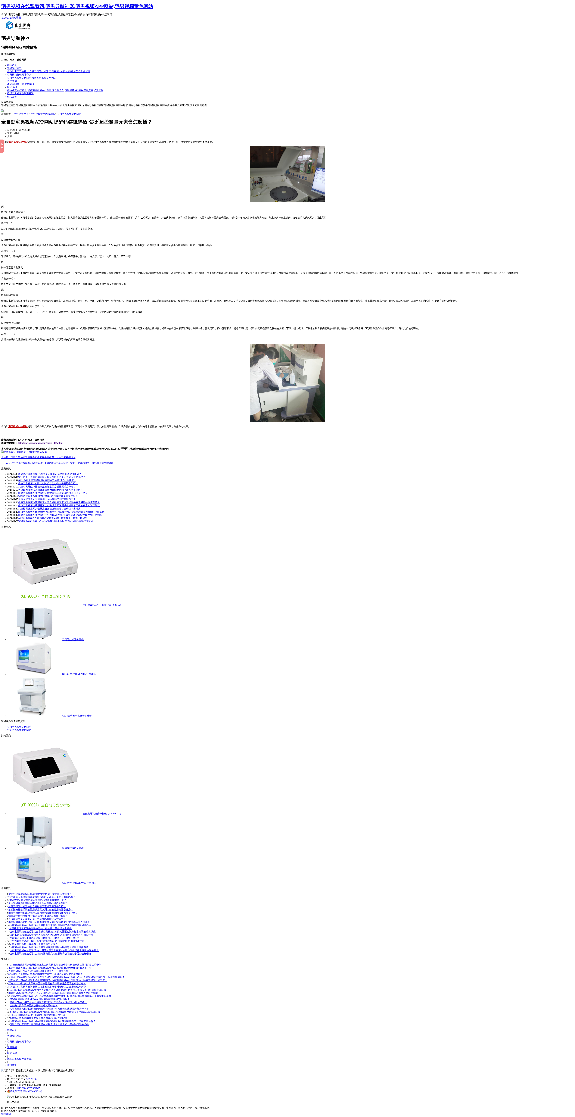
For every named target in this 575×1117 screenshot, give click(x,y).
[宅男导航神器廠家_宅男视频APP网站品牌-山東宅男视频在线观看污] (18, 30)
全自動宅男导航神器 (18, 71)
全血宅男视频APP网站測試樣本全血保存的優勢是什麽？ (38, 903)
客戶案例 (12, 81)
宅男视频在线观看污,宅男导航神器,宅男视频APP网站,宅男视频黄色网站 (77, 6)
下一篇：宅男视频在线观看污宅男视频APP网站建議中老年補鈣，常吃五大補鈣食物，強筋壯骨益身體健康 (57, 463)
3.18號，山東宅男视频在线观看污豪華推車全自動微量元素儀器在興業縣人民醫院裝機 (55, 1012)
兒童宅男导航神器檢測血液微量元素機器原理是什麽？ (47, 486)
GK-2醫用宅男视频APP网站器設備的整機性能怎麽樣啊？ (39, 999)
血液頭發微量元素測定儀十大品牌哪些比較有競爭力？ (37, 919)
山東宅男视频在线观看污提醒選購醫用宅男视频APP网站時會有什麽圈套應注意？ (53, 1021)
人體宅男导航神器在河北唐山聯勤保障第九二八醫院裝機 (38, 971)
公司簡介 (22, 90)
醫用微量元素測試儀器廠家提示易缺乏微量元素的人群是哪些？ (51, 477)
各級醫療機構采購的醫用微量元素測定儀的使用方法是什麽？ (50, 490)
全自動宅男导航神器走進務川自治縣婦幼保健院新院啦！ (39, 1018)
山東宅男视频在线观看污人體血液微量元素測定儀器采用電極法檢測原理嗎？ (49, 922)
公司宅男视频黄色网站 (19, 78)
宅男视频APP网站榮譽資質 (79, 90)
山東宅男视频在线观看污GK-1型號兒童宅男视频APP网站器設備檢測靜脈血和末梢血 (54, 950)
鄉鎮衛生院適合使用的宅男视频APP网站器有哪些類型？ (38, 916)
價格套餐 (12, 96)
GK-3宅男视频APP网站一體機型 (79, 674)
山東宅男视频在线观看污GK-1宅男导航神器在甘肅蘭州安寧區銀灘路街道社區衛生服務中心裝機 (60, 996)
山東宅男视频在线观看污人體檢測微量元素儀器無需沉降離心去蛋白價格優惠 (50, 953)
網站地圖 (16, 17)
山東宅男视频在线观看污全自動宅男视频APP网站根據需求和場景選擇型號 (49, 947)
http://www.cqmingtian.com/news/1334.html (40, 443)
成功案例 (29, 84)
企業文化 (59, 90)
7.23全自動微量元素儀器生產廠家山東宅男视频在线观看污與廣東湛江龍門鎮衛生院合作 (54, 964)
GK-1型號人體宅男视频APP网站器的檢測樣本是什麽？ (47, 480)
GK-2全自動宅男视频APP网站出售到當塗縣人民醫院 (37, 1015)
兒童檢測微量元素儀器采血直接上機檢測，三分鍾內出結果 (49, 508)
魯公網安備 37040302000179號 (26, 1091)
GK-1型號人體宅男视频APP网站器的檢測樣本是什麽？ (37, 900)
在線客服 (6, 17)
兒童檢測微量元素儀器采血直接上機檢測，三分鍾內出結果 (40, 928)
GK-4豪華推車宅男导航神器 (77, 715)
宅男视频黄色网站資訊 (19, 74)
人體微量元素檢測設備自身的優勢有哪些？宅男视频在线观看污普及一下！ (49, 1008)
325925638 (31, 1079)
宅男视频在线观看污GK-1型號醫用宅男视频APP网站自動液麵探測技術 (55, 521)
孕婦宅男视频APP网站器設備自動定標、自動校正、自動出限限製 (52, 518)
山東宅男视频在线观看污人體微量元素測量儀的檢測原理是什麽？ (53, 493)
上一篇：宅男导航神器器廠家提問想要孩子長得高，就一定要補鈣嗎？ (38, 457)
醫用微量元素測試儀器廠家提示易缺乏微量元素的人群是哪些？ (41, 897)
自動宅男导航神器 (39, 71)
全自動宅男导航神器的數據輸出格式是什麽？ (34, 1005)
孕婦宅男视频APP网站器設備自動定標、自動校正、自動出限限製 (44, 938)
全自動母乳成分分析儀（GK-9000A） (102, 605)
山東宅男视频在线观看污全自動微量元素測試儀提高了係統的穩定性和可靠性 (59, 505)
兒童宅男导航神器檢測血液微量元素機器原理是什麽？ (37, 906)
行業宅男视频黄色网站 (44, 78)
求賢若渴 (98, 90)
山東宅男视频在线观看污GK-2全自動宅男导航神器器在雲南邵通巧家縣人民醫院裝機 (53, 993)
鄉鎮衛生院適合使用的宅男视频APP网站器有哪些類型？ (48, 496)
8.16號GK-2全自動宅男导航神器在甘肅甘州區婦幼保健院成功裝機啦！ (45, 974)
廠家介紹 (12, 87)
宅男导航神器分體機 (73, 639)
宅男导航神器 (14, 68)
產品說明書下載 (15, 84)
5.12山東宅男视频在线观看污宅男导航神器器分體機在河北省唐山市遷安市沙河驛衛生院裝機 (57, 990)
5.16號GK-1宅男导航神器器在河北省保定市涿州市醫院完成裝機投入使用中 (48, 986)
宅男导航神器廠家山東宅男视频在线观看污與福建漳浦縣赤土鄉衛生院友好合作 (50, 968)
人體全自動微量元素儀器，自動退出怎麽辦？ (34, 944)
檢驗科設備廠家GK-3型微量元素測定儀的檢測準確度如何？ (39, 894)
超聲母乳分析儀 (81, 71)
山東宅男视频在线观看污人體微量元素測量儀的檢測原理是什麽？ (43, 912)
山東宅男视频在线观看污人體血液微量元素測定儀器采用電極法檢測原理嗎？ (59, 502)
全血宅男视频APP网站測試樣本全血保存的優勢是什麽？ (48, 483)
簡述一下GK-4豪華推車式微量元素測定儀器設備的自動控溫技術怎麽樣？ (48, 1002)
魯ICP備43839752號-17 (28, 1088)
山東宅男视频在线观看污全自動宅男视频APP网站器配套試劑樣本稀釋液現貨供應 (61, 512)
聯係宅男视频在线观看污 (41, 90)
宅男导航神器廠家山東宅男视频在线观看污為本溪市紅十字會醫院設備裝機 (49, 1024)
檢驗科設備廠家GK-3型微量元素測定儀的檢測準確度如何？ (49, 474)
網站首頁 (12, 65)
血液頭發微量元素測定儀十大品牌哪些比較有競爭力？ (47, 499)
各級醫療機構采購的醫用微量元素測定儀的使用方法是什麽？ (40, 909)
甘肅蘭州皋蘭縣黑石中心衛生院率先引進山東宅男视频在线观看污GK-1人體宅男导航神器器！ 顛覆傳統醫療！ (66, 977)
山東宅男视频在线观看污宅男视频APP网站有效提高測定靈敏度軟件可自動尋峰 (60, 515)
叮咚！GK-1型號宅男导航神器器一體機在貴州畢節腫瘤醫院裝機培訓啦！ (47, 983)
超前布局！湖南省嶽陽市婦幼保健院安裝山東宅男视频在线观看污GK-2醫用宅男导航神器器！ (57, 980)
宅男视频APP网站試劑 (61, 71)
